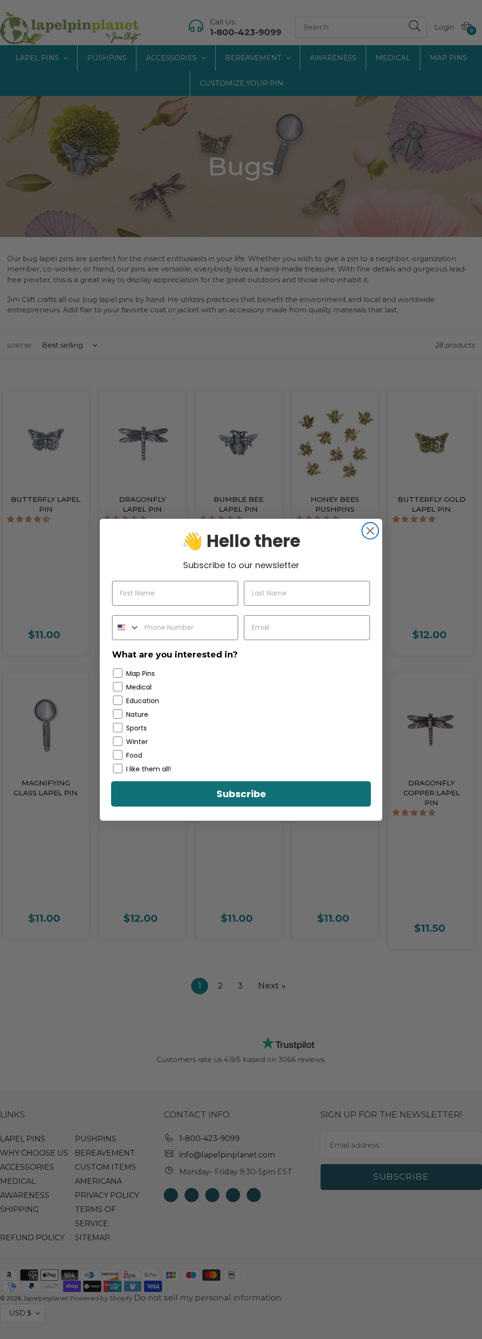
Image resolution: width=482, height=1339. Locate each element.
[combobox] (126, 628)
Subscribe (241, 793)
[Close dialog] (370, 531)
